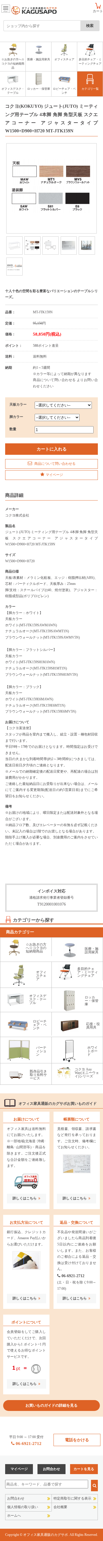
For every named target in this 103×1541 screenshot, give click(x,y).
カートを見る (84, 1469)
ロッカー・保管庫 (38, 88)
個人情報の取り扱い (22, 1507)
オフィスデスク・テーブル (12, 90)
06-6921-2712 (73, 1276)
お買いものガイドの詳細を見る (51, 1405)
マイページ (54, 475)
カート (98, 10)
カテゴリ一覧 (90, 88)
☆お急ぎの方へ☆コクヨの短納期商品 (12, 63)
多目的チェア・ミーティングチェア (90, 61)
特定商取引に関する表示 (72, 1498)
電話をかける (77, 1440)
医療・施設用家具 (38, 59)
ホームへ (14, 1516)
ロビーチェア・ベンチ (64, 90)
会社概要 (60, 1507)
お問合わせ (51, 1469)
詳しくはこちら (25, 1198)
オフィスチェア (64, 59)
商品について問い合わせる (54, 464)
